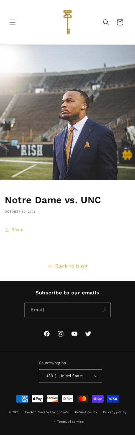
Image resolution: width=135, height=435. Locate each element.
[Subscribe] (103, 310)
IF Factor (28, 412)
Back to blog (71, 266)
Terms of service (70, 421)
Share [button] (18, 229)
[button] (12, 22)
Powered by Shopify (53, 412)
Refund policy (86, 412)
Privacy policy (114, 412)
